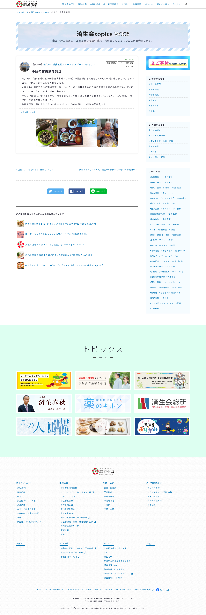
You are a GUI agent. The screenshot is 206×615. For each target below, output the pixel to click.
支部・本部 (154, 105)
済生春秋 (108, 556)
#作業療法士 (155, 177)
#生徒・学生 (169, 182)
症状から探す (154, 488)
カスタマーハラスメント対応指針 (99, 589)
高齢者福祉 (111, 63)
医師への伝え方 (155, 500)
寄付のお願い (163, 4)
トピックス (149, 4)
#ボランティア (178, 287)
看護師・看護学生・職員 (72, 552)
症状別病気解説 (111, 4)
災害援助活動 (67, 504)
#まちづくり (177, 261)
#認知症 (153, 292)
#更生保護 (170, 266)
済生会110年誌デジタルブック (31, 521)
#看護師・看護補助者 (159, 287)
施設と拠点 (95, 4)
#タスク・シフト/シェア (161, 255)
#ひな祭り (181, 198)
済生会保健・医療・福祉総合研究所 (77, 521)
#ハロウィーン (156, 198)
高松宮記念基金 (68, 509)
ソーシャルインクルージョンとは (76, 492)
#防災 (172, 245)
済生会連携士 (67, 500)
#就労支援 (154, 208)
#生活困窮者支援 (157, 224)
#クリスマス (167, 192)
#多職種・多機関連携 (159, 271)
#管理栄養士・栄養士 (159, 187)
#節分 (152, 203)
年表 (19, 517)
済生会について (23, 483)
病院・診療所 (155, 84)
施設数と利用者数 (69, 488)
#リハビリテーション (159, 261)
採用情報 (137, 4)
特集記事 (152, 504)
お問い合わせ (119, 589)
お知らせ (20, 543)
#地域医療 (166, 219)
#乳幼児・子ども (157, 240)
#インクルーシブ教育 (171, 208)
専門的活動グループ (70, 526)
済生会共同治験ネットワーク (74, 517)
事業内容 (82, 4)
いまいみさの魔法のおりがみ (117, 561)
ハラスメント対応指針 (74, 589)
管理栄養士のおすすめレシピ (117, 569)
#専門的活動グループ (167, 203)
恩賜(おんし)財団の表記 (28, 513)
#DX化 (153, 229)
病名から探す (154, 496)
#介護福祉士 (155, 308)
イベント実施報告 (126, 63)
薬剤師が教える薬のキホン (116, 548)
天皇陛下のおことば (26, 500)
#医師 (178, 303)
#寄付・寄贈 (177, 271)
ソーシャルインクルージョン (117, 573)
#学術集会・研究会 (166, 229)
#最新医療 (172, 213)
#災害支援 (176, 187)
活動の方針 (22, 488)
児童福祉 (153, 100)
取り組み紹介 (155, 130)
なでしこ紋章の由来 (26, 509)
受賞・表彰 (154, 146)
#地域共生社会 (156, 266)
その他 (152, 111)
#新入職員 (154, 192)
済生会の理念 (68, 4)
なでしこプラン (68, 496)
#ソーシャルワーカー (173, 282)
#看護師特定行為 (157, 213)
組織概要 (21, 492)
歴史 (19, 496)
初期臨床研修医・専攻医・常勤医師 (77, 548)
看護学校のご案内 (69, 556)
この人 (107, 552)
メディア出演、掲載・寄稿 (161, 141)
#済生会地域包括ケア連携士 (163, 277)
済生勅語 (21, 504)
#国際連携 (154, 250)
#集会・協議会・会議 (159, 235)
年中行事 (129, 66)
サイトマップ (42, 589)
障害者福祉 (154, 94)
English (177, 4)
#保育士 (171, 240)
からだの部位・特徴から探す (161, 492)
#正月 (177, 255)
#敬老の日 (170, 198)
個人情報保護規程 (56, 589)
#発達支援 (154, 297)
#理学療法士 (169, 177)
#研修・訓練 (155, 282)
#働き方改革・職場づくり (173, 250)
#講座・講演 (155, 182)
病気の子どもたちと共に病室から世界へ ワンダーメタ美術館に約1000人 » (113, 169)
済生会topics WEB (113, 577)
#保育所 (165, 297)
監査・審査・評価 (157, 157)
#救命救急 (154, 219)
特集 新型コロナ (111, 565)
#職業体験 (176, 235)
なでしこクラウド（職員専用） (139, 589)
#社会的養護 (173, 224)
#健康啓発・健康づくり (170, 292)
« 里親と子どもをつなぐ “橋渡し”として (35, 169)
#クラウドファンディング (161, 303)
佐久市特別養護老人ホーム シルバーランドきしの (69, 64)
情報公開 (65, 530)
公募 (63, 534)
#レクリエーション (27, 112)
